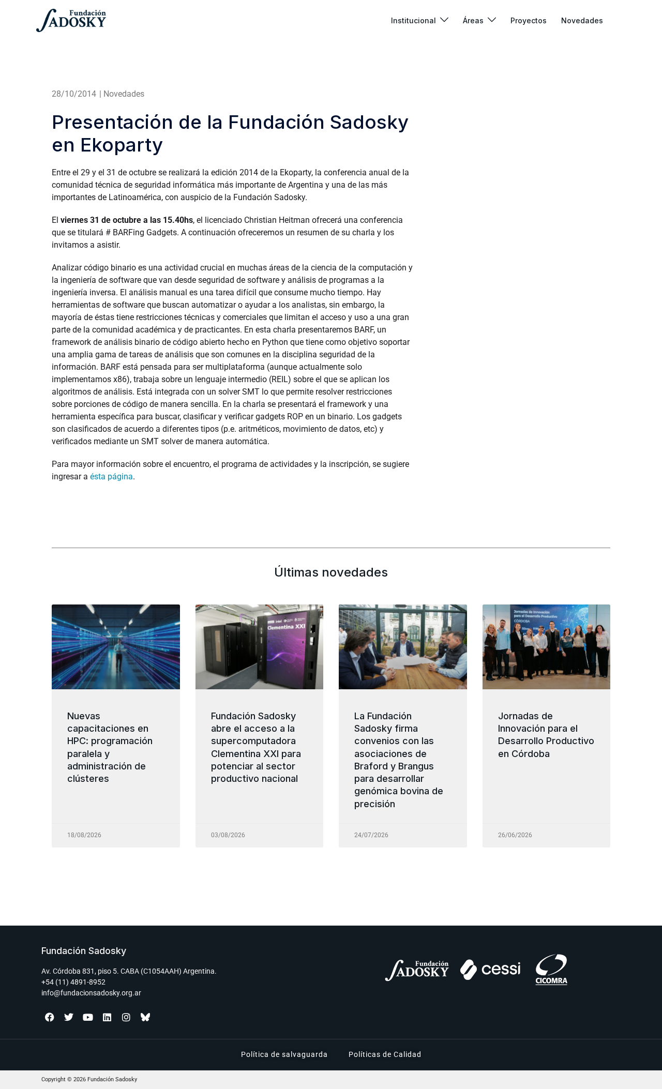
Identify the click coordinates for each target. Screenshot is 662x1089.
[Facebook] (49, 1017)
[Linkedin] (107, 1017)
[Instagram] (126, 1017)
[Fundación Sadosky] (71, 20)
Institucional (413, 20)
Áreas (473, 20)
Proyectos (528, 20)
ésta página (111, 476)
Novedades (582, 20)
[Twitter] (69, 1017)
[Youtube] (88, 1017)
